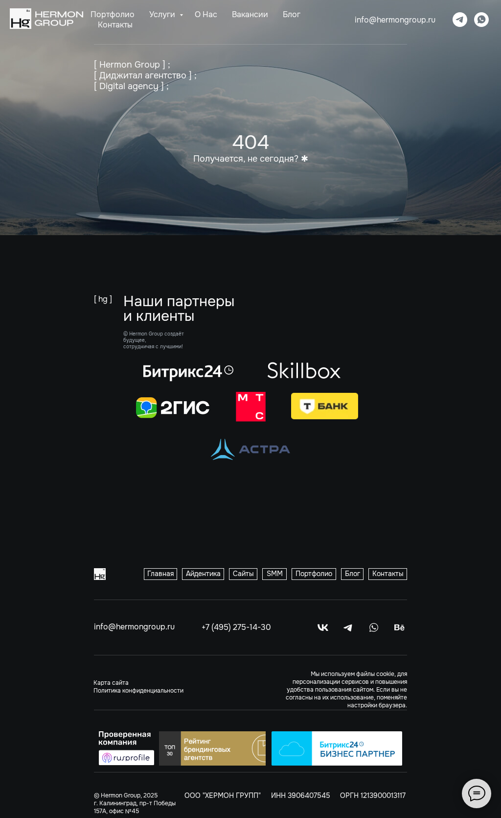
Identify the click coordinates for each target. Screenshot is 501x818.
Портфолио (113, 14)
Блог (291, 14)
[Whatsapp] (481, 19)
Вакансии (250, 14)
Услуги (163, 14)
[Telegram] (460, 19)
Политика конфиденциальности (138, 691)
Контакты (115, 25)
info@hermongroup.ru (395, 20)
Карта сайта (111, 683)
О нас (206, 14)
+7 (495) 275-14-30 (236, 627)
